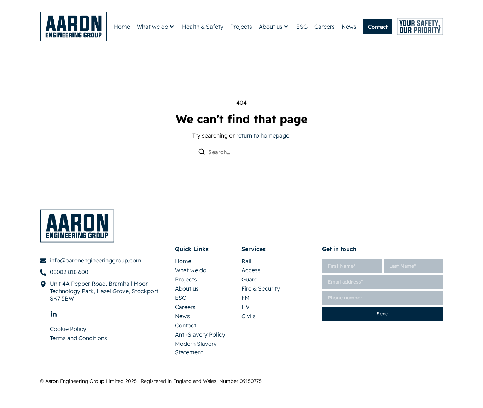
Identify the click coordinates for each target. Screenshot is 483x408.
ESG (302, 26)
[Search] (201, 152)
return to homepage (262, 135)
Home (122, 26)
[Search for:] (241, 152)
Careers (324, 26)
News (349, 26)
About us (271, 26)
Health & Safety (202, 26)
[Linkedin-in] (54, 314)
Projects (241, 26)
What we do (152, 26)
